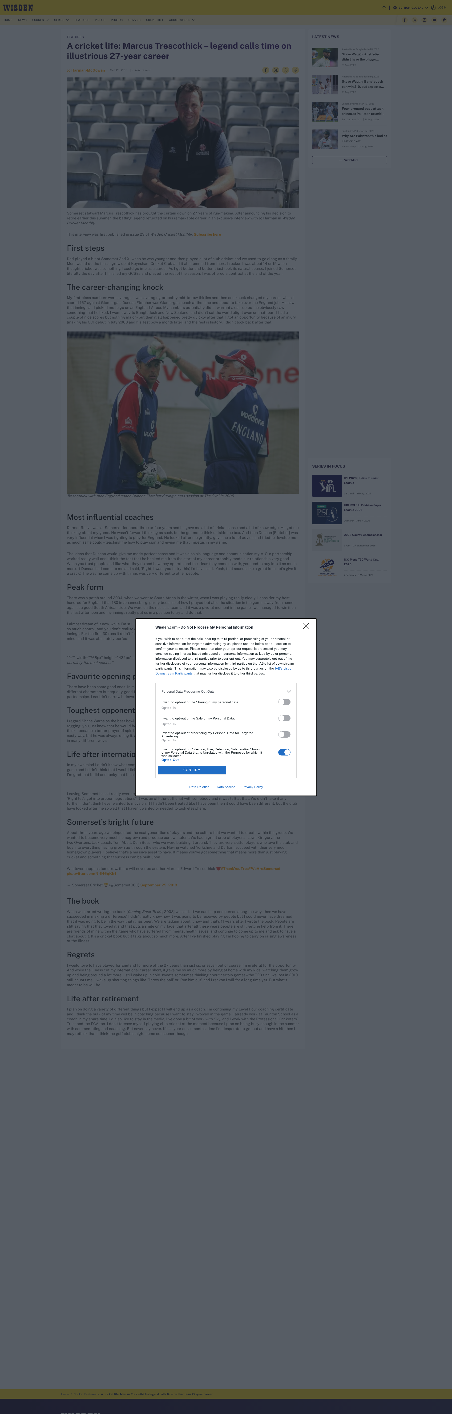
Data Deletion (199, 787)
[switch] (284, 702)
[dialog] (226, 707)
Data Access (226, 787)
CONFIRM (192, 770)
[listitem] (226, 691)
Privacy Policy (252, 787)
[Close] (307, 627)
